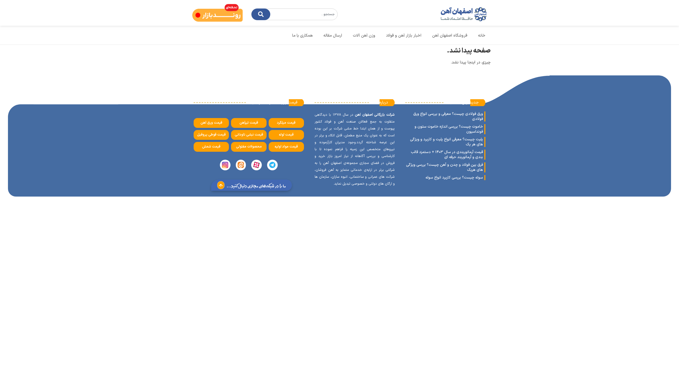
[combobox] (294, 14)
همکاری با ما (302, 36)
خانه (481, 36)
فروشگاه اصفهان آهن (449, 36)
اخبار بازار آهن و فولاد (403, 36)
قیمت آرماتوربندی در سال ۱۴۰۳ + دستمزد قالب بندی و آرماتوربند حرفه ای (447, 154)
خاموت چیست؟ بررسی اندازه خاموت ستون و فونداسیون (449, 129)
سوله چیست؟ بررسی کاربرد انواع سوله (454, 177)
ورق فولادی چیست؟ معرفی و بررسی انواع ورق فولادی (448, 116)
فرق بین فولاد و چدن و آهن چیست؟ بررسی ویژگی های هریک (444, 167)
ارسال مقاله (332, 36)
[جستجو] (260, 14)
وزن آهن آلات (364, 36)
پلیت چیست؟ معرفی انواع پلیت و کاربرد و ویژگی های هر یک (446, 142)
